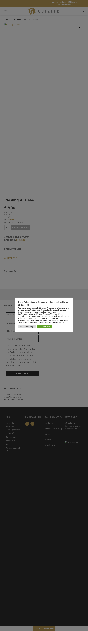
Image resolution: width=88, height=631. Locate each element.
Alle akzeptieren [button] (44, 327)
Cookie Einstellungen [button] (27, 327)
